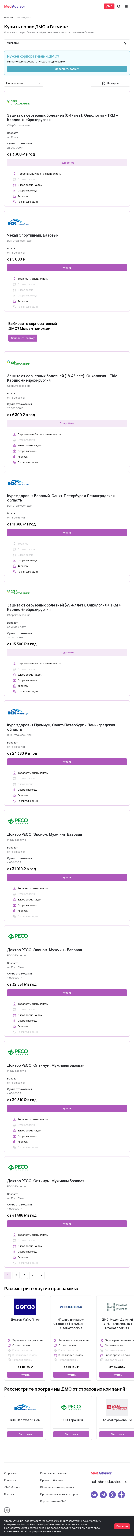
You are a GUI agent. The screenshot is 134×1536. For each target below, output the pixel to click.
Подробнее (67, 162)
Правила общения (51, 1480)
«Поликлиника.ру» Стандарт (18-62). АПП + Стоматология (71, 1324)
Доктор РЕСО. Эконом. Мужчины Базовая (44, 834)
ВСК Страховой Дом (19, 240)
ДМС (109, 6)
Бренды (9, 1494)
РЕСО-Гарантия (17, 839)
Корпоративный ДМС (53, 1501)
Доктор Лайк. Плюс (25, 1319)
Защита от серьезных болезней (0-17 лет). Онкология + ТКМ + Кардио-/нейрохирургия (62, 117)
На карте (113, 83)
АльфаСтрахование (117, 1420)
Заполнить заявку (67, 69)
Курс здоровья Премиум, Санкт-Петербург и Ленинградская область (61, 727)
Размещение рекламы (54, 1473)
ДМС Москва (12, 1487)
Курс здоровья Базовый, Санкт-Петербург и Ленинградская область (61, 498)
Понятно (122, 1526)
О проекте (10, 1473)
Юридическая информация (57, 1487)
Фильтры (13, 42)
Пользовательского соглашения (24, 1528)
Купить (67, 267)
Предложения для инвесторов (59, 1494)
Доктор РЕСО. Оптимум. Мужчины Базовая (45, 1065)
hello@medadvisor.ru (109, 1481)
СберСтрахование (18, 125)
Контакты (10, 1480)
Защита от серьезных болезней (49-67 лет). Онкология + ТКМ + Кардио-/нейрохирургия (64, 607)
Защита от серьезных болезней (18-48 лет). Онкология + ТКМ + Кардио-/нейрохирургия (63, 378)
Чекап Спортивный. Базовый (32, 235)
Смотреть (25, 1434)
